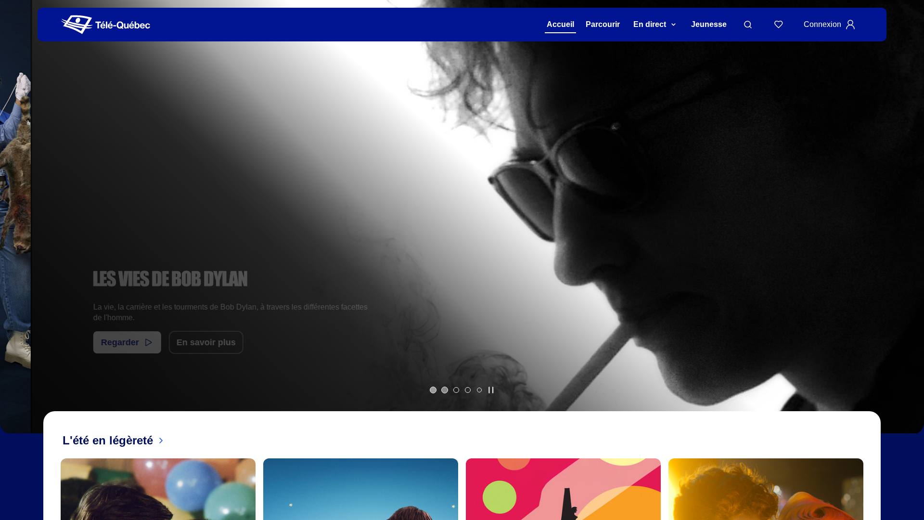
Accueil (560, 24)
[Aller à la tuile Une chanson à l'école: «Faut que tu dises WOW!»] (479, 390)
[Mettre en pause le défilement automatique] (491, 390)
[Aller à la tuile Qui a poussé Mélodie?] (433, 390)
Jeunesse (709, 24)
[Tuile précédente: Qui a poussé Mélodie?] (14, 229)
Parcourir (603, 24)
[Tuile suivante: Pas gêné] (910, 229)
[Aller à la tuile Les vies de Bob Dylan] (445, 390)
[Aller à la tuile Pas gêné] (456, 390)
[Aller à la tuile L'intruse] (468, 390)
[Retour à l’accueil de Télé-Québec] (105, 25)
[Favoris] (778, 24)
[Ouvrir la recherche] (747, 24)
